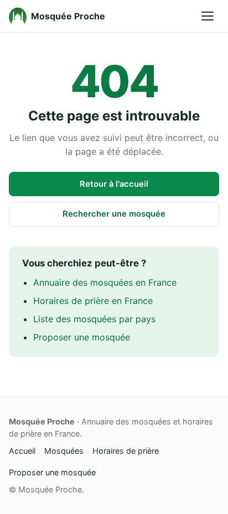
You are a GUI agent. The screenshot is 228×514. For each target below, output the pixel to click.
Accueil (22, 450)
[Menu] (207, 16)
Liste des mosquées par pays (94, 318)
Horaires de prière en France (93, 300)
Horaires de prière (125, 450)
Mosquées (64, 450)
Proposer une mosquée (81, 337)
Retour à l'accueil (114, 184)
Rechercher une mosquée (114, 214)
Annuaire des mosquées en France (105, 282)
